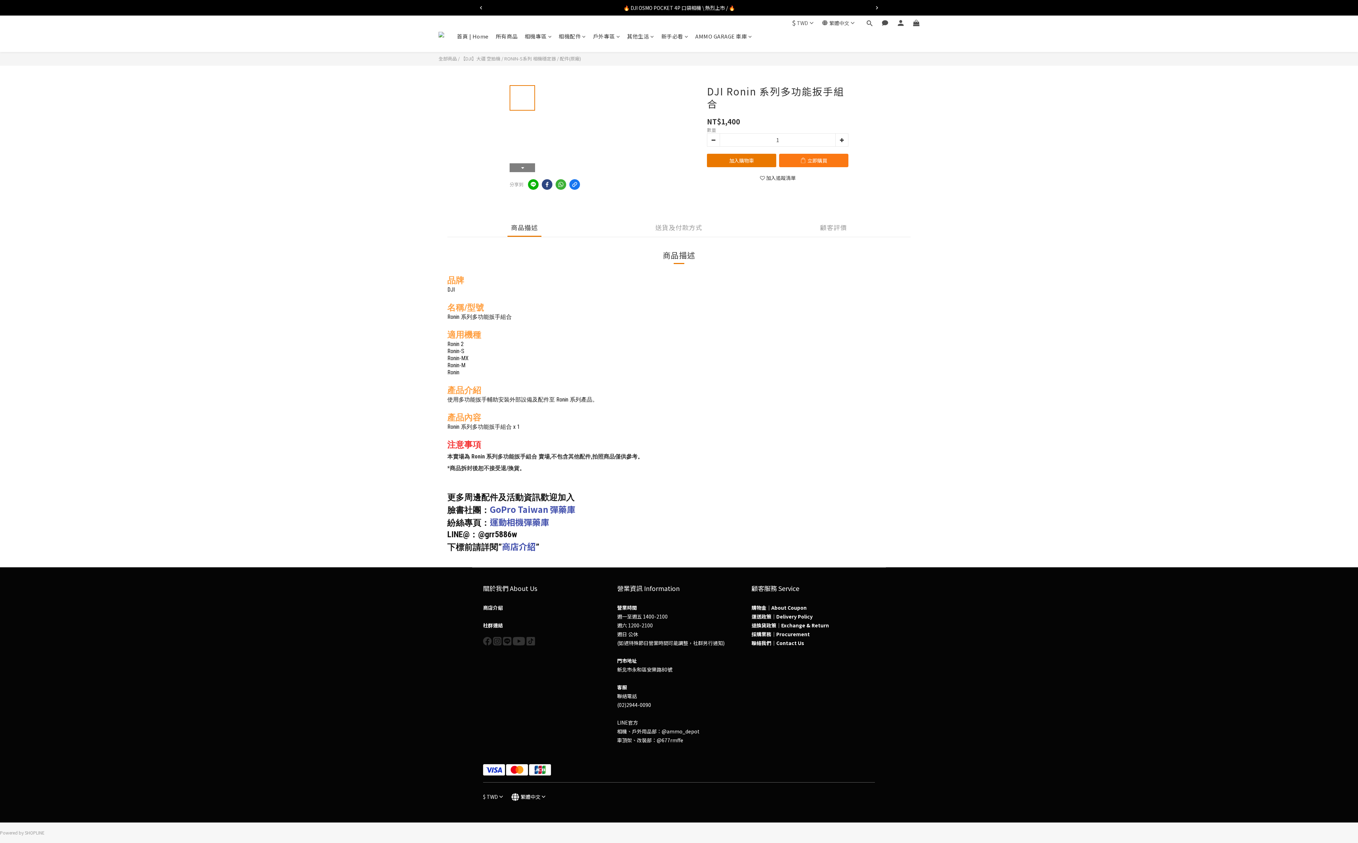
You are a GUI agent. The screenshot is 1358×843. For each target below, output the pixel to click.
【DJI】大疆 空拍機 (480, 58)
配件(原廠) (570, 58)
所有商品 (507, 36)
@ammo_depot (681, 731)
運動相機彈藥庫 (519, 522)
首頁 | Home (473, 36)
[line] (533, 184)
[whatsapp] (561, 184)
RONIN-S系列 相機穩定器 (530, 58)
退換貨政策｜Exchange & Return (790, 625)
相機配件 (570, 36)
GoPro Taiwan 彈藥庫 (532, 509)
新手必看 (672, 36)
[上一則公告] (481, 8)
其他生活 (638, 36)
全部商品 (448, 58)
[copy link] (574, 184)
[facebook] (547, 184)
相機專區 (536, 36)
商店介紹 (519, 546)
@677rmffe (670, 740)
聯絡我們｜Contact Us (777, 642)
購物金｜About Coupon (779, 607)
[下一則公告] (877, 8)
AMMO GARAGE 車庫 (721, 36)
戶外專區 (604, 36)
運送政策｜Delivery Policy (782, 616)
